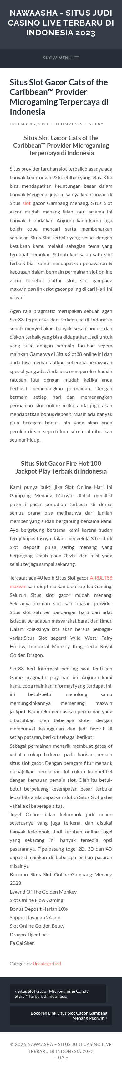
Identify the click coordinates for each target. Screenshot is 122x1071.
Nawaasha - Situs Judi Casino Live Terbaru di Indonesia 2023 (61, 22)
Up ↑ (63, 1057)
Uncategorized (47, 963)
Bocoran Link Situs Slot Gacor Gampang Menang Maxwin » (69, 1016)
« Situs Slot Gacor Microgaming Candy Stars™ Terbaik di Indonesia (52, 994)
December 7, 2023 (29, 123)
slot (27, 203)
